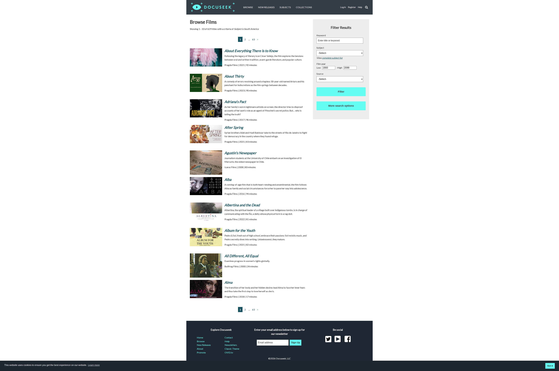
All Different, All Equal (241, 256)
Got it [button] (550, 366)
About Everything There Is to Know (251, 51)
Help (360, 7)
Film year (321, 63)
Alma (228, 282)
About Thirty (234, 76)
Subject (320, 47)
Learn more (94, 365)
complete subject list (332, 57)
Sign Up (295, 342)
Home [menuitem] (200, 337)
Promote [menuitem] (201, 352)
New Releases (266, 7)
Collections (304, 7)
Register (352, 7)
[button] (366, 7)
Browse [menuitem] (201, 341)
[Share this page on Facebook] (347, 339)
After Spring (233, 127)
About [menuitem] (200, 348)
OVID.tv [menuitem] (229, 352)
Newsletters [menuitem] (231, 345)
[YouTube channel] (338, 339)
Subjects (285, 7)
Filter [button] (341, 91)
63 (253, 39)
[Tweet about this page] (328, 339)
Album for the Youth (239, 230)
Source (319, 73)
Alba (227, 179)
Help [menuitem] (227, 341)
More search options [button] (341, 105)
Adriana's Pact (235, 102)
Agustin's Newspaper (240, 153)
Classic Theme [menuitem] (232, 348)
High (339, 67)
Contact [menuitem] (229, 337)
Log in (343, 7)
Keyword (321, 35)
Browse (248, 7)
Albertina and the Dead (242, 205)
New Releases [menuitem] (204, 345)
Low (318, 67)
